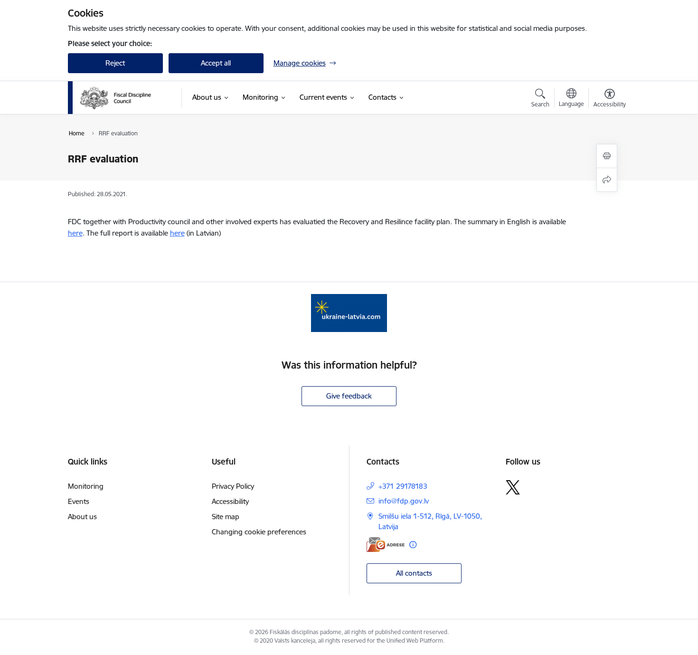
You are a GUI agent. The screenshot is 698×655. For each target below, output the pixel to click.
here (75, 232)
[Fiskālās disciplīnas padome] (115, 97)
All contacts (414, 573)
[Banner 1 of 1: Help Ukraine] (349, 312)
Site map (225, 516)
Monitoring (86, 486)
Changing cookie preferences (259, 531)
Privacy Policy (233, 486)
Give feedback (349, 395)
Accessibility (230, 501)
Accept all (216, 62)
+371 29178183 (402, 486)
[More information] (412, 544)
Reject (115, 62)
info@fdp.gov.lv (403, 500)
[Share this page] (607, 179)
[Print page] (607, 156)
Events (78, 501)
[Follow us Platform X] (513, 487)
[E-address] (386, 544)
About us (82, 516)
